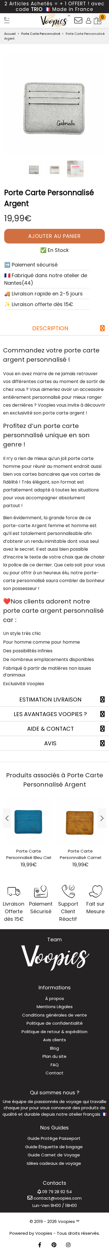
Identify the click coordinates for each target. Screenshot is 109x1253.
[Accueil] (7, 20)
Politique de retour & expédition (54, 1032)
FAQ (55, 1065)
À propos (54, 998)
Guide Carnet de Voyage (54, 1155)
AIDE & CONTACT (50, 729)
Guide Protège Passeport (53, 1138)
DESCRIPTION (50, 328)
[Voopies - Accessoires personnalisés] (54, 20)
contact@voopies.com (57, 1198)
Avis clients (54, 1040)
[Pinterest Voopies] (53, 1245)
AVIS (50, 743)
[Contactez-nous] (78, 22)
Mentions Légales (55, 1007)
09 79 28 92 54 (56, 1192)
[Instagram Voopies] (68, 1245)
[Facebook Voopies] (39, 1245)
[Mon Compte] (88, 20)
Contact (54, 1073)
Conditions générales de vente (54, 1015)
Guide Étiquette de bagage (54, 1147)
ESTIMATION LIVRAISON (50, 699)
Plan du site (54, 1056)
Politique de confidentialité (55, 1023)
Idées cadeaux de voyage (54, 1163)
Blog (54, 1048)
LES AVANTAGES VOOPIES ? (50, 714)
